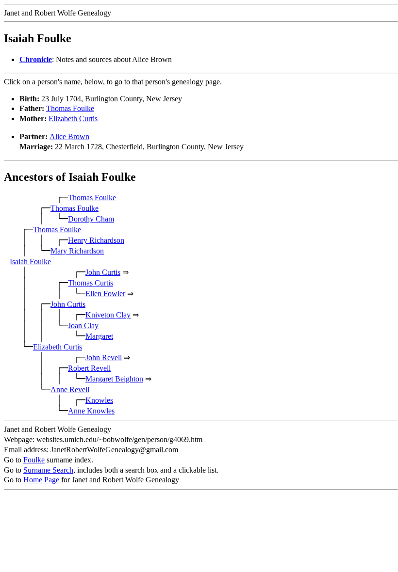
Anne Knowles (91, 411)
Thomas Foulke (70, 108)
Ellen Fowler (105, 293)
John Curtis (102, 272)
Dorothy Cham (91, 219)
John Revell (103, 357)
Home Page (41, 480)
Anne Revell (69, 389)
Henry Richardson (96, 240)
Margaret (99, 336)
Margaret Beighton (114, 379)
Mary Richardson (77, 251)
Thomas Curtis (90, 283)
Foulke (34, 460)
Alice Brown (69, 136)
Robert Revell (89, 368)
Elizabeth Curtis (73, 118)
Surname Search (48, 470)
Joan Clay (83, 325)
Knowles (99, 400)
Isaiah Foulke (30, 261)
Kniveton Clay (108, 315)
